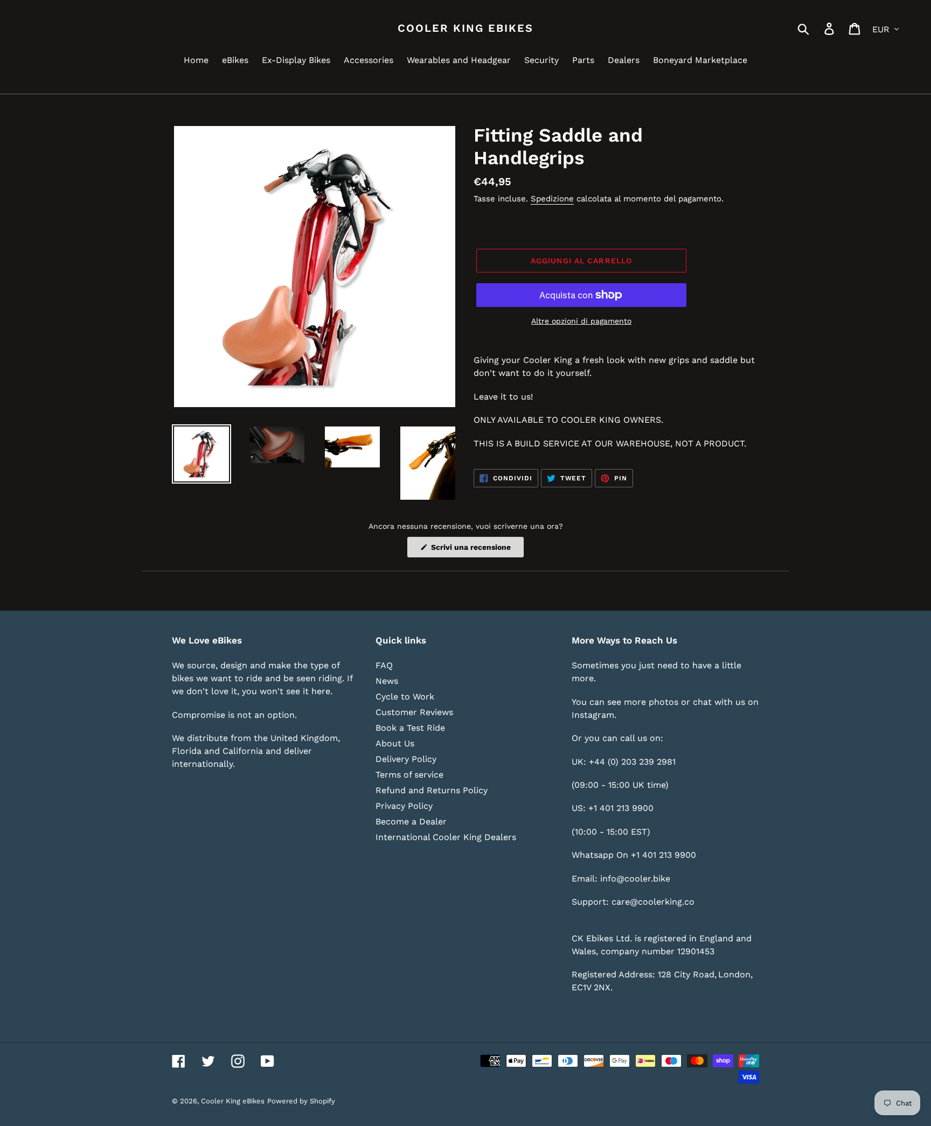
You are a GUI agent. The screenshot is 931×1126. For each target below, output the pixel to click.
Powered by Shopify (301, 1101)
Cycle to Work (405, 696)
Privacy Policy (404, 806)
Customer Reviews (414, 712)
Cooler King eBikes (465, 28)
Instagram (593, 715)
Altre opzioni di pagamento (581, 321)
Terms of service (409, 775)
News (387, 681)
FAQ (384, 665)
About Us (395, 743)
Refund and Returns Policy (432, 790)
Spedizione (552, 199)
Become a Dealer (411, 821)
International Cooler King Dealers (446, 837)
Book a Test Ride (410, 728)
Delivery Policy (406, 759)
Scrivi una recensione (476, 550)
